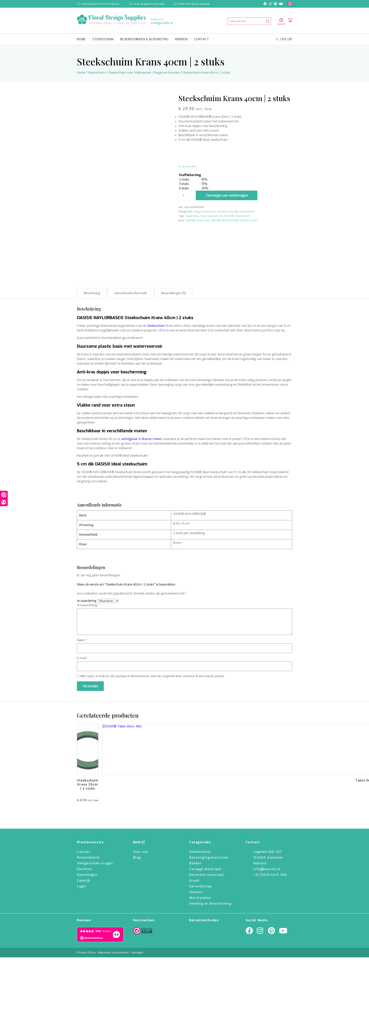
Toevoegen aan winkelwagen (226, 195)
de (290, 39)
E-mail (82, 658)
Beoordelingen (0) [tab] (173, 293)
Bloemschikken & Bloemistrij (144, 39)
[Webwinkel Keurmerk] (142, 931)
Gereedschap (200, 886)
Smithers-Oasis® (228, 211)
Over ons (140, 852)
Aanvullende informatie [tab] (130, 293)
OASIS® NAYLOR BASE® (225, 220)
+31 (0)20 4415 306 (270, 875)
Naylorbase (192, 216)
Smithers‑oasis (249, 220)
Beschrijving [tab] (92, 293)
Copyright (137, 952)
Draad (194, 881)
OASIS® (228, 216)
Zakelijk (83, 881)
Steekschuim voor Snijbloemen (129, 73)
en (284, 39)
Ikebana (195, 892)
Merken (181, 39)
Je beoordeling (88, 605)
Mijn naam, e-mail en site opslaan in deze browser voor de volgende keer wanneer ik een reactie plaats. (152, 676)
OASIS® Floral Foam (197, 220)
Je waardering (88, 601)
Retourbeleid (88, 858)
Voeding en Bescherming (210, 904)
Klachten (84, 869)
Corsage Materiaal (205, 869)
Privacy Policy (86, 952)
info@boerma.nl (266, 869)
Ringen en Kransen (167, 73)
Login (81, 886)
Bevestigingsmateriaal (209, 858)
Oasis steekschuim (211, 216)
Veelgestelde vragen (95, 863)
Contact (201, 39)
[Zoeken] (267, 21)
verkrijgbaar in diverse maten (141, 439)
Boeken (195, 863)
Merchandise (200, 898)
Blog (137, 858)
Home (81, 39)
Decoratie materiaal (206, 875)
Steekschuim (103, 39)
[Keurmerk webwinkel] (290, 4)
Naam (82, 640)
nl (278, 39)
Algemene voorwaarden (113, 952)
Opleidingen (87, 875)
